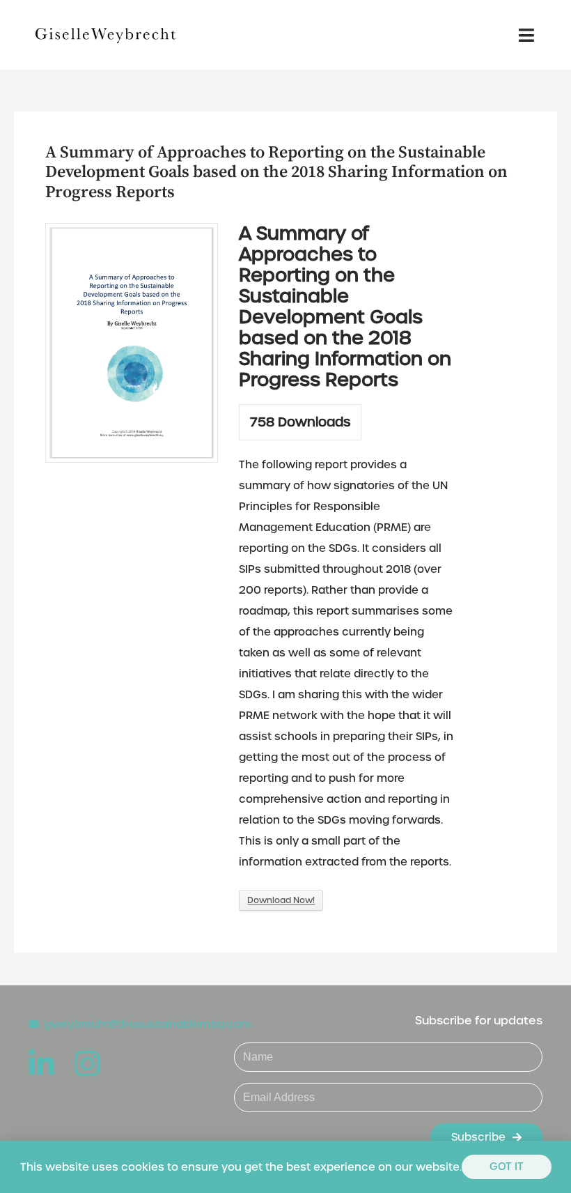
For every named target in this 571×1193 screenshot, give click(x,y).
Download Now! (281, 900)
